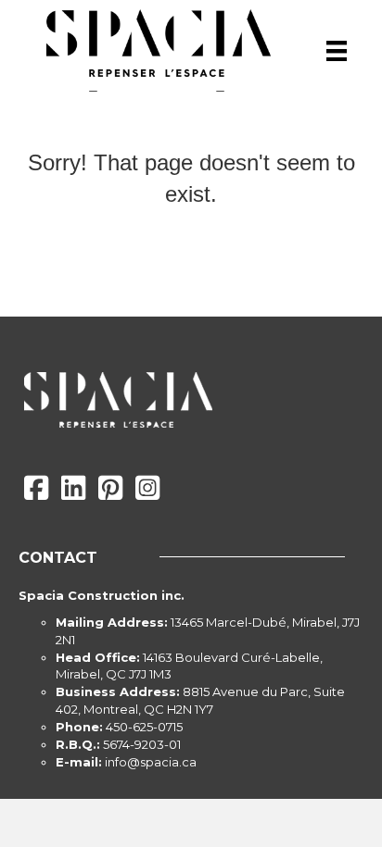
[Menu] (336, 51)
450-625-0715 (144, 726)
